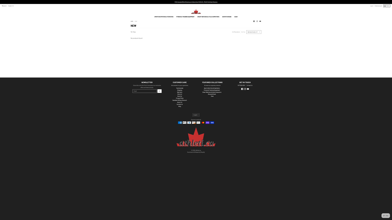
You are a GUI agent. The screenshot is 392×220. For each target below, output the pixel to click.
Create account (378, 6)
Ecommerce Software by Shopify (196, 152)
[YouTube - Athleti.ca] (260, 21)
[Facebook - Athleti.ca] (254, 21)
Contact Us (249, 85)
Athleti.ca (198, 150)
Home (132, 21)
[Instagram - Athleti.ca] (257, 21)
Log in (371, 6)
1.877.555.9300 (241, 85)
